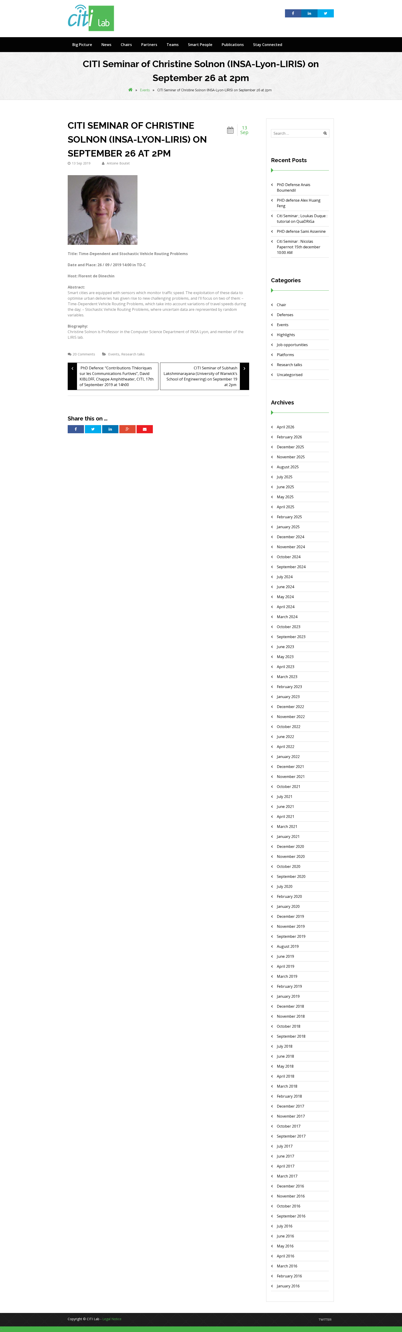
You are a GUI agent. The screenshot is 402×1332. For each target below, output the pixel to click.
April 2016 (285, 1256)
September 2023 (291, 636)
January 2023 (288, 696)
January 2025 (288, 526)
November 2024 (291, 546)
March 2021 (287, 826)
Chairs (126, 44)
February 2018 (289, 1096)
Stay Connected (267, 44)
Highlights (286, 334)
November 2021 (291, 776)
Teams (173, 44)
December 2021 (290, 766)
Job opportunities (292, 344)
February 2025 (289, 516)
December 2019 (290, 916)
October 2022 (288, 726)
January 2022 (288, 756)
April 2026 (285, 427)
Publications (233, 44)
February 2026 (289, 437)
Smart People (200, 44)
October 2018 (288, 1026)
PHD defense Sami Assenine (301, 231)
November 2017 (291, 1116)
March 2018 (287, 1086)
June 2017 (285, 1156)
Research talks (133, 354)
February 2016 (289, 1276)
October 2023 (288, 626)
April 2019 (285, 966)
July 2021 (284, 796)
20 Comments (84, 354)
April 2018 (285, 1076)
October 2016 (288, 1206)
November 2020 (291, 856)
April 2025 (285, 506)
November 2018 (291, 1016)
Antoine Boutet (118, 163)
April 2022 (285, 746)
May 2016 (285, 1246)
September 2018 (291, 1036)
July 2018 (284, 1046)
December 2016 (290, 1186)
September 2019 (291, 936)
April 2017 (285, 1166)
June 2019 (285, 956)
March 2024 (287, 616)
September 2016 (291, 1216)
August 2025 (288, 466)
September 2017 (291, 1136)
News (106, 44)
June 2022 (285, 736)
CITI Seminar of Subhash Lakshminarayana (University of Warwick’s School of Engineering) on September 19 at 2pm (204, 375)
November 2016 (291, 1196)
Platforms (285, 354)
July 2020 (284, 886)
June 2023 (285, 646)
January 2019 (288, 996)
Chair (281, 304)
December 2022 (290, 706)
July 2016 (284, 1226)
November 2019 (291, 926)
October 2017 (288, 1126)
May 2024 (285, 596)
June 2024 (285, 586)
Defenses (285, 314)
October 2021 (288, 786)
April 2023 (285, 666)
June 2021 (285, 806)
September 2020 (291, 876)
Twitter (325, 1319)
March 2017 (287, 1176)
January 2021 (288, 836)
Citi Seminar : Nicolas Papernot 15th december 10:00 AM (298, 247)
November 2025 (291, 456)
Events (145, 90)
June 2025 (285, 486)
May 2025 (285, 496)
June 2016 (285, 1236)
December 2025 (290, 446)
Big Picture (82, 44)
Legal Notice (111, 1319)
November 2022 (291, 716)
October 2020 (288, 866)
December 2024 (290, 536)
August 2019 (288, 946)
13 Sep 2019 (81, 163)
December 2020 (290, 846)
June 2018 (285, 1056)
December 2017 (290, 1106)
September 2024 (291, 566)
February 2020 (289, 896)
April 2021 (285, 816)
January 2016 (288, 1286)
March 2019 (287, 976)
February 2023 (289, 686)
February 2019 (289, 986)
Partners (149, 44)
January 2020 (288, 906)
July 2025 (284, 476)
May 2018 (285, 1066)
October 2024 (288, 556)
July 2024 (284, 576)
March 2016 (287, 1266)
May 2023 (285, 656)
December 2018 (290, 1006)
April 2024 (285, 606)
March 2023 (287, 676)
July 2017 (284, 1146)
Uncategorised (289, 374)
